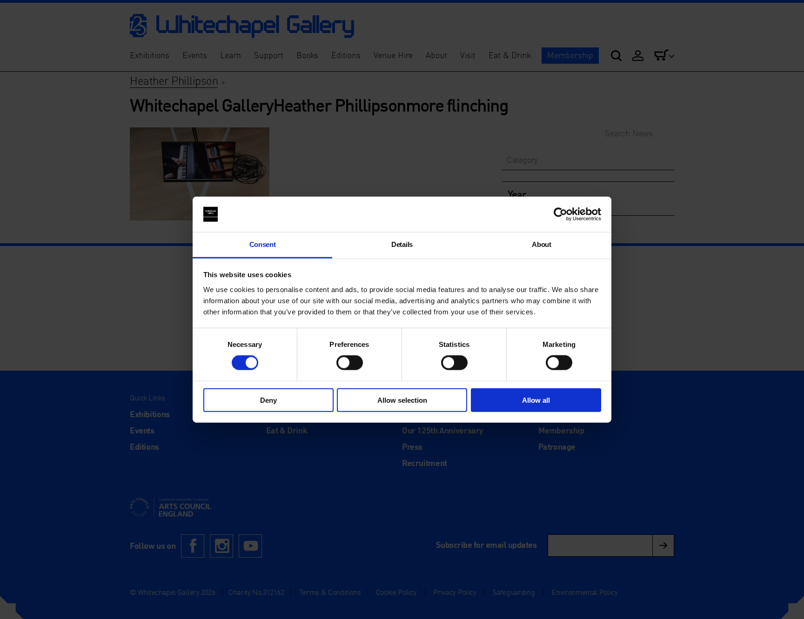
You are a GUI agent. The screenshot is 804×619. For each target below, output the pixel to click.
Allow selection (402, 400)
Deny (268, 400)
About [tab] (541, 244)
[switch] (349, 362)
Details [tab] (402, 244)
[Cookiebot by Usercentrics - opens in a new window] (560, 214)
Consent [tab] (262, 244)
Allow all (536, 400)
